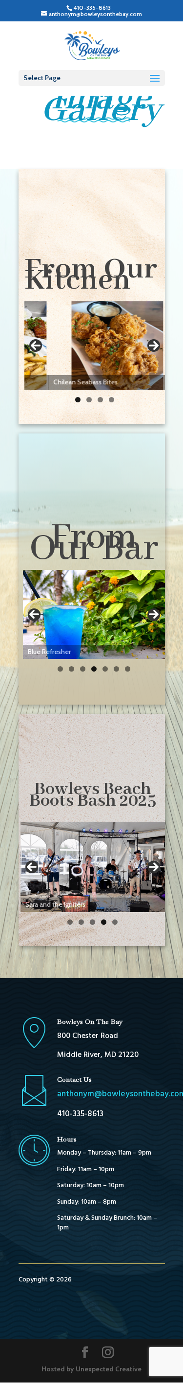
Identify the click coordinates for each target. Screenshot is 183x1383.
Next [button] (153, 345)
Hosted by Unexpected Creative (91, 1369)
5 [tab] (105, 669)
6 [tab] (116, 669)
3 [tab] (100, 399)
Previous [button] (35, 345)
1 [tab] (78, 399)
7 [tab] (127, 669)
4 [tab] (111, 399)
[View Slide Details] (94, 345)
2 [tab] (89, 399)
